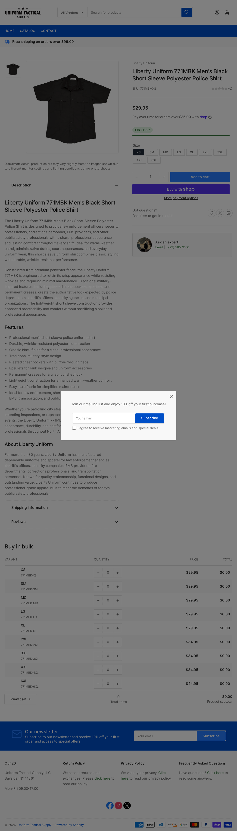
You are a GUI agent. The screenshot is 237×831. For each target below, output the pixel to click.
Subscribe (149, 418)
